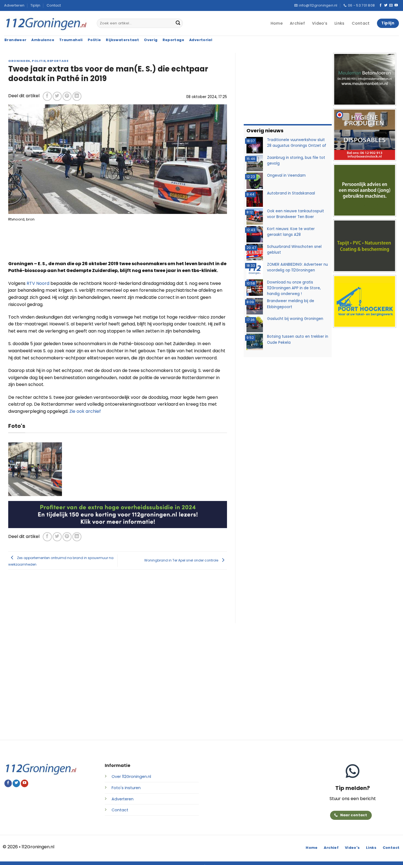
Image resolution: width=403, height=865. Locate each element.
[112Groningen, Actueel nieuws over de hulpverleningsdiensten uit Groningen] (46, 23)
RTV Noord (38, 283)
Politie (39, 61)
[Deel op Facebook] (47, 96)
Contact (54, 5)
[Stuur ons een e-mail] (391, 5)
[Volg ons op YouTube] (396, 5)
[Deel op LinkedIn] (76, 96)
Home (277, 23)
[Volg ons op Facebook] (380, 5)
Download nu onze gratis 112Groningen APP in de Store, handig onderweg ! (294, 288)
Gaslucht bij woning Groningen (295, 318)
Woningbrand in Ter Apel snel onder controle (181, 560)
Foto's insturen (126, 787)
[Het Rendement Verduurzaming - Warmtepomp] (117, 514)
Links (339, 23)
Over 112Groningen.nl (131, 776)
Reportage (57, 61)
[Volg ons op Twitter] (385, 5)
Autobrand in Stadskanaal (291, 193)
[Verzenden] (178, 23)
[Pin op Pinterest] (67, 96)
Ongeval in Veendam (286, 175)
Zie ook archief (85, 411)
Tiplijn (35, 5)
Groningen (19, 61)
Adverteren (14, 5)
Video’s (319, 23)
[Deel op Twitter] (57, 96)
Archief (297, 23)
